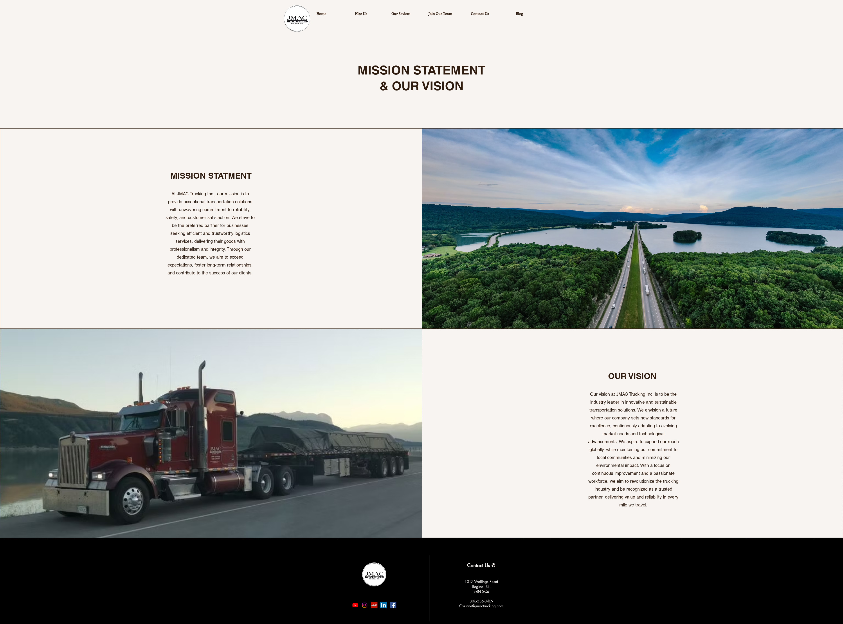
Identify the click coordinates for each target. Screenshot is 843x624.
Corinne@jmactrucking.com (481, 606)
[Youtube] (355, 605)
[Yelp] (374, 605)
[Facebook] (393, 605)
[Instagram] (364, 605)
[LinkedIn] (383, 605)
